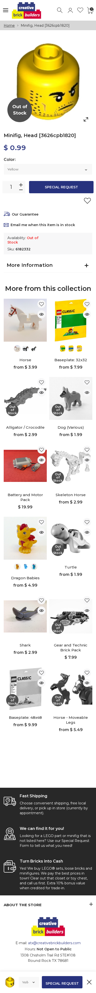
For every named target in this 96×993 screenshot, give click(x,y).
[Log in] (70, 10)
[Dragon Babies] (25, 538)
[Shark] (25, 616)
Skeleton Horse (71, 494)
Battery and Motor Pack (25, 497)
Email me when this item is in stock (43, 225)
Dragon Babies (25, 578)
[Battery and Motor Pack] (25, 465)
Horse (25, 360)
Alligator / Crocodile (25, 427)
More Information (30, 265)
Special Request (61, 187)
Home (9, 25)
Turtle (70, 567)
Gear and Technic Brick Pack (70, 647)
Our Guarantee (25, 214)
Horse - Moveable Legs (70, 720)
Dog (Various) (71, 427)
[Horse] (25, 320)
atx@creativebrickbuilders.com (54, 943)
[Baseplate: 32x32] (70, 320)
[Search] (60, 10)
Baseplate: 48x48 (25, 717)
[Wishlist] (80, 10)
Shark (25, 645)
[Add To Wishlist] (87, 200)
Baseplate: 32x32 (70, 360)
